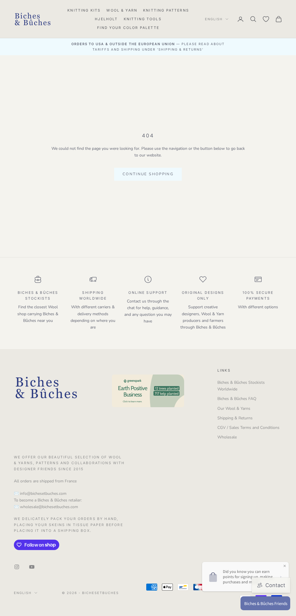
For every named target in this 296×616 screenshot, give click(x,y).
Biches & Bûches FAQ (236, 398)
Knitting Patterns (166, 10)
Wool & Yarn (121, 10)
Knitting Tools (143, 19)
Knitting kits (84, 10)
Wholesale (227, 437)
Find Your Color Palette (128, 27)
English (214, 19)
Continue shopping (148, 174)
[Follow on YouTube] (32, 567)
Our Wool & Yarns (233, 408)
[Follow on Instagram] (17, 567)
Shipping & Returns (235, 418)
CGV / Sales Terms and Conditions (248, 427)
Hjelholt (106, 19)
